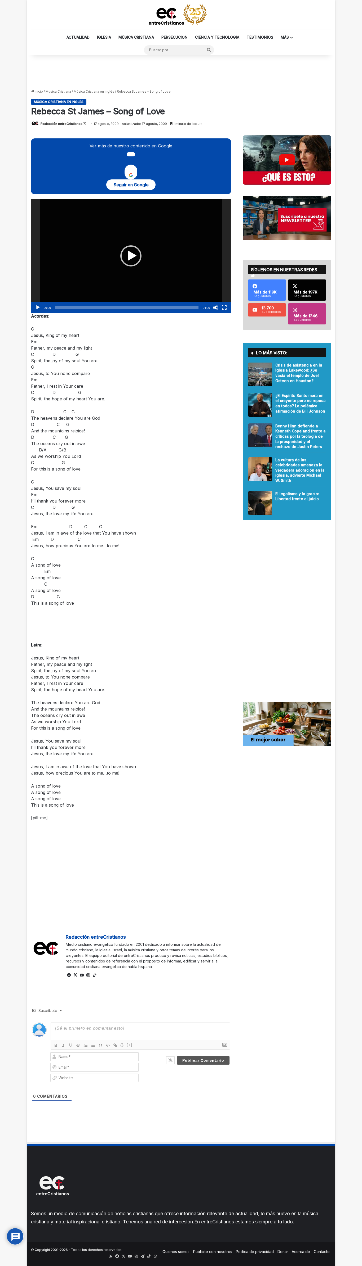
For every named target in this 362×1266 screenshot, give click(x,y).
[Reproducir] (38, 307)
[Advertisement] (181, 72)
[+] (130, 1045)
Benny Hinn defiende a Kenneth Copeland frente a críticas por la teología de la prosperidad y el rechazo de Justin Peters (300, 436)
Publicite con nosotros (212, 1251)
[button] (131, 255)
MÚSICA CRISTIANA (136, 37)
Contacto (322, 1251)
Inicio (38, 91)
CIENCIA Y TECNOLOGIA (217, 37)
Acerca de (301, 1251)
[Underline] (70, 1045)
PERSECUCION (174, 37)
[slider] (126, 307)
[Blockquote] (100, 1045)
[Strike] (78, 1045)
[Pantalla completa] (224, 307)
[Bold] (56, 1045)
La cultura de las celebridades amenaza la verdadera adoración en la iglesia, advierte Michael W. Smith (300, 470)
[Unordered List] (93, 1045)
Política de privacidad (255, 1251)
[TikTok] (94, 975)
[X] (75, 975)
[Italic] (63, 1045)
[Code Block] (108, 1045)
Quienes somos (175, 1251)
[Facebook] (69, 975)
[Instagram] (88, 975)
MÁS (285, 37)
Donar (282, 1251)
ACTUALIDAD (78, 37)
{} (122, 1045)
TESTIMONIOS (260, 37)
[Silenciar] (215, 307)
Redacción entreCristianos (61, 124)
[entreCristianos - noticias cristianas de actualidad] (181, 14)
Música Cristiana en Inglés (94, 91)
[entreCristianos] (52, 1207)
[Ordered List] (85, 1045)
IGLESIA (104, 37)
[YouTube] (81, 975)
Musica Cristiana (58, 91)
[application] (131, 256)
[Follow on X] (84, 124)
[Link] (115, 1045)
